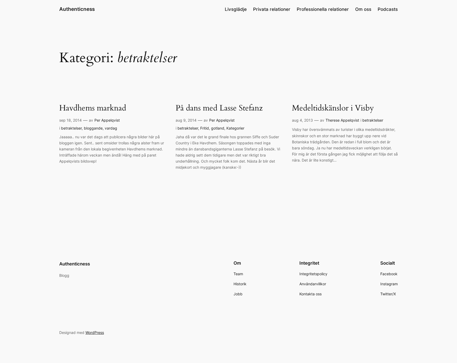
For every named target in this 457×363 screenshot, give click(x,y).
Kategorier (235, 128)
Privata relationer (271, 9)
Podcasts (388, 9)
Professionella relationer (323, 9)
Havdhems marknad (92, 108)
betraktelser (71, 128)
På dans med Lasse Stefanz (219, 108)
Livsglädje (236, 9)
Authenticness (77, 9)
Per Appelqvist (107, 120)
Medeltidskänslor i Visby (333, 108)
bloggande (93, 128)
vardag (111, 128)
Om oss (363, 9)
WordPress (94, 332)
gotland (217, 128)
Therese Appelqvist (342, 120)
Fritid (204, 128)
